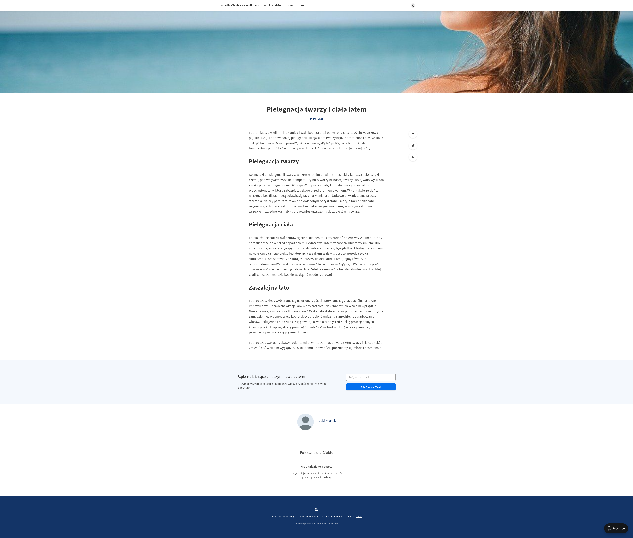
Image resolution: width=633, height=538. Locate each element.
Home (290, 5)
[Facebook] (413, 157)
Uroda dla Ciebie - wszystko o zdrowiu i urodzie (249, 5)
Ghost (359, 516)
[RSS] (316, 509)
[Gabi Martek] (305, 422)
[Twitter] (413, 145)
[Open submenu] (302, 5)
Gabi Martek (327, 420)
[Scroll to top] (413, 134)
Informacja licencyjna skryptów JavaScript (316, 523)
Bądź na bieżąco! (371, 387)
